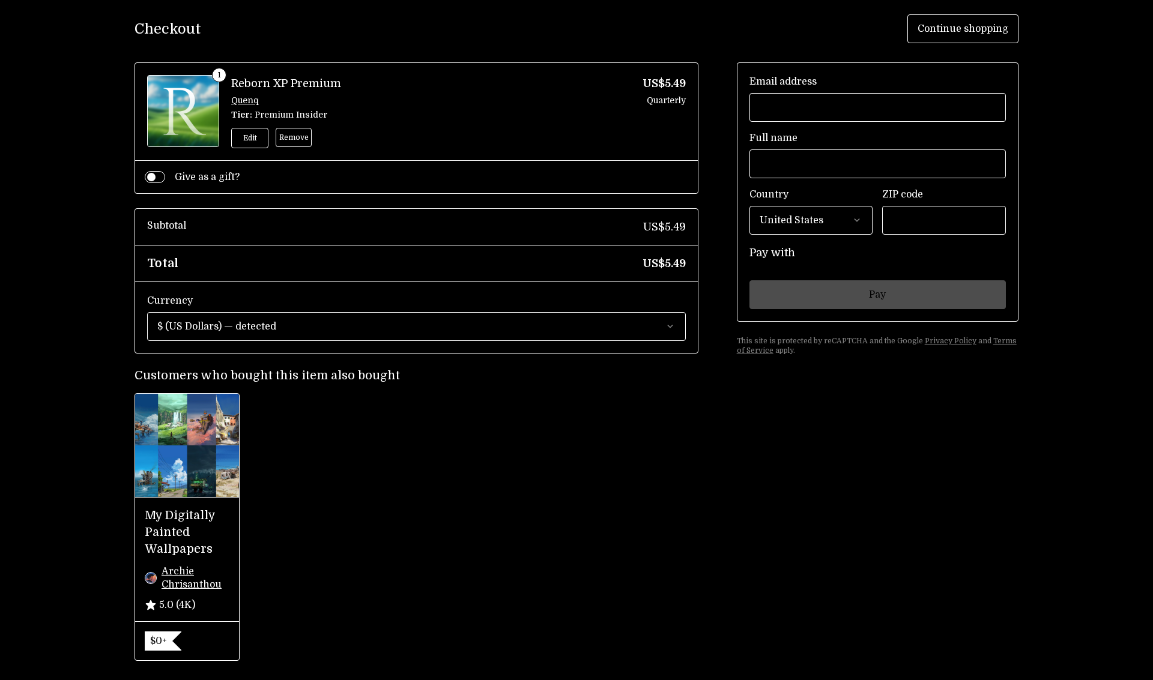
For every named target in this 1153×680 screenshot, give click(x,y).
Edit (250, 138)
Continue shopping (963, 28)
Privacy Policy (950, 341)
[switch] (155, 177)
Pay (877, 294)
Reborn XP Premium (286, 83)
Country (768, 194)
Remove (294, 137)
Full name (773, 138)
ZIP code (902, 194)
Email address (783, 81)
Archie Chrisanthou (192, 578)
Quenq (245, 100)
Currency (170, 300)
